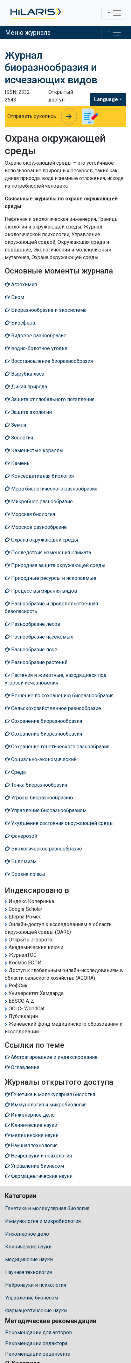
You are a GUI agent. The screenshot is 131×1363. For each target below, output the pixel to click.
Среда (18, 772)
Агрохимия (23, 284)
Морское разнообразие (38, 527)
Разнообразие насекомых (41, 637)
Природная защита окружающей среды (58, 565)
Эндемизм (23, 861)
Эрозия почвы (27, 874)
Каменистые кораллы (37, 450)
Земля (18, 425)
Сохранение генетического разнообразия (59, 747)
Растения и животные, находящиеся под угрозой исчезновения (56, 679)
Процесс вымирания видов (43, 591)
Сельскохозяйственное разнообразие (55, 708)
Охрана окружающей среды (44, 540)
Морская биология (32, 514)
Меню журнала (28, 32)
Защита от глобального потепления (52, 399)
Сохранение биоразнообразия (46, 721)
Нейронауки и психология (35, 1285)
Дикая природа (28, 387)
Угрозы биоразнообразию (41, 798)
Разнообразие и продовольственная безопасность (51, 607)
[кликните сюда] (35, 13)
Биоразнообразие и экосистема (48, 310)
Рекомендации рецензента (37, 1354)
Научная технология (28, 1272)
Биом (17, 297)
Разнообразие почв (34, 650)
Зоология (21, 438)
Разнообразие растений (38, 662)
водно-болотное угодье (38, 348)
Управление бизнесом (31, 1298)
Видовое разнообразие (38, 336)
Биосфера (22, 323)
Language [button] (106, 99)
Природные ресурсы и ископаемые (53, 578)
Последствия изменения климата (50, 553)
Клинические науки (28, 1247)
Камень (20, 463)
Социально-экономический (43, 759)
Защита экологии (31, 412)
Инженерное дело (27, 1234)
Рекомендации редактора (36, 1343)
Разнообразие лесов (35, 624)
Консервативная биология (42, 476)
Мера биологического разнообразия (53, 489)
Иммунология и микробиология (43, 1221)
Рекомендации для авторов (38, 1332)
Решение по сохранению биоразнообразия (62, 696)
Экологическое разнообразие (46, 849)
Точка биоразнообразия (38, 785)
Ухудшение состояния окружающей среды (62, 823)
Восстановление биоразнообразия (51, 361)
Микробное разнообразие (41, 501)
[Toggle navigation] (113, 13)
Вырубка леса (27, 374)
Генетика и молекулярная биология (47, 1208)
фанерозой (23, 836)
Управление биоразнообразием (48, 810)
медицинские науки (29, 1259)
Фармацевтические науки (36, 1310)
